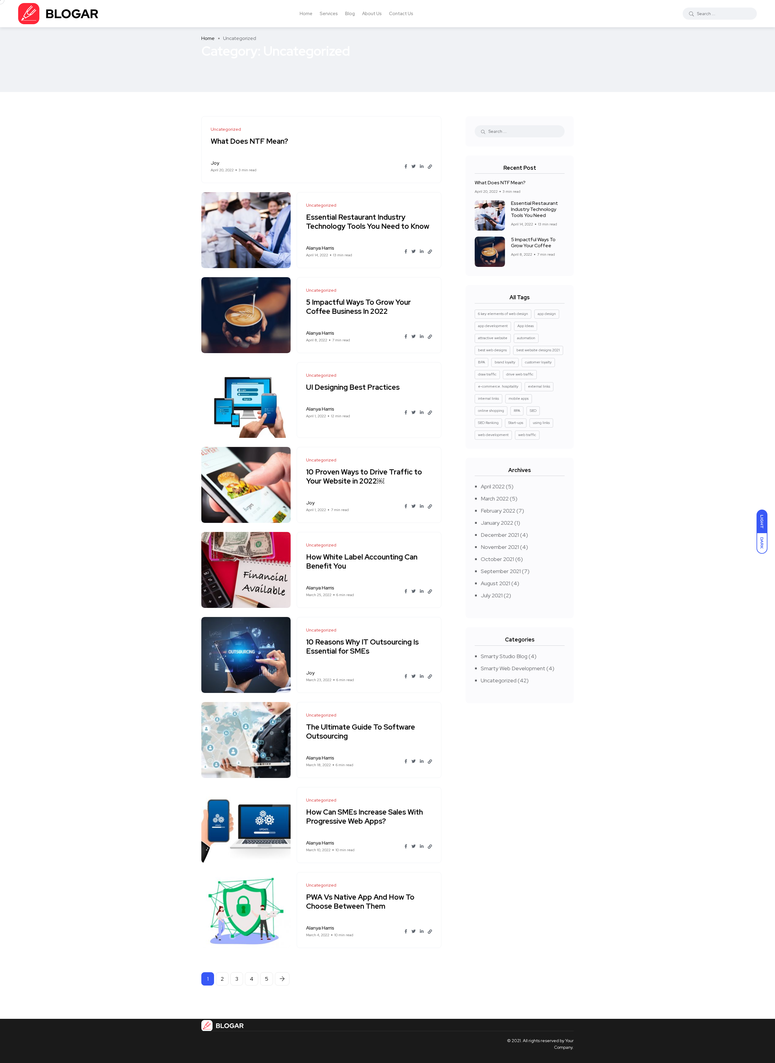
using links (541, 422)
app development (493, 325)
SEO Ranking (488, 422)
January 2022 (497, 522)
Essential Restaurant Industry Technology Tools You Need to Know (367, 221)
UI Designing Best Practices (353, 387)
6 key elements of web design (503, 313)
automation (526, 338)
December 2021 (500, 534)
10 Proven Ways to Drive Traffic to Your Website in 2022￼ (364, 476)
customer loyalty (538, 362)
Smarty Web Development (513, 668)
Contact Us (401, 14)
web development (493, 434)
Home (306, 14)
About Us (372, 14)
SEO (533, 410)
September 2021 (501, 571)
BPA (481, 362)
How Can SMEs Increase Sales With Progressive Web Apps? (364, 816)
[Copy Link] (430, 166)
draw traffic (487, 374)
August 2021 (495, 583)
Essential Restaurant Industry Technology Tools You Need (534, 209)
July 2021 (492, 595)
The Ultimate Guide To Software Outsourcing (360, 731)
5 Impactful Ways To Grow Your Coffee (533, 242)
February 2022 (498, 510)
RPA (517, 410)
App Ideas (525, 325)
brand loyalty (505, 362)
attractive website (492, 338)
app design (547, 313)
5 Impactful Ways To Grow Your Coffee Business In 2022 (358, 306)
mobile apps (519, 398)
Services (329, 14)
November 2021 (500, 546)
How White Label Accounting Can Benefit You (361, 561)
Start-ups (515, 422)
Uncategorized (498, 680)
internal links (488, 398)
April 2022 (493, 486)
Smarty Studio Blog (504, 656)
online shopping (491, 410)
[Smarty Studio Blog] (58, 13)
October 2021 (497, 559)
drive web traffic (519, 374)
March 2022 (495, 498)
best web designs (492, 350)
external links (539, 386)
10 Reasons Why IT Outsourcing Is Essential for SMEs (362, 646)
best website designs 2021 (538, 350)
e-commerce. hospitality (498, 386)
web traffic (527, 434)
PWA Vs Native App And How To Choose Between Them (360, 901)
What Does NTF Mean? (249, 141)
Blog (350, 14)
